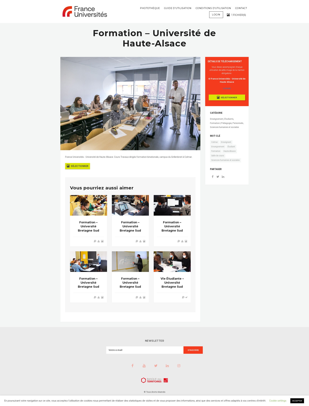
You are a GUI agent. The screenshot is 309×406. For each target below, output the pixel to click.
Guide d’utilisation (177, 8)
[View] (95, 241)
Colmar (214, 142)
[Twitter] (217, 177)
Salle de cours (217, 156)
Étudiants (228, 119)
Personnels (238, 123)
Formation (215, 151)
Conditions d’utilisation (213, 8)
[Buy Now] (98, 241)
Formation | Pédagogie (221, 123)
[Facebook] (212, 177)
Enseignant (226, 142)
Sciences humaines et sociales (224, 127)
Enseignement (216, 119)
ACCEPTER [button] (297, 401)
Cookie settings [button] (277, 400)
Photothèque (150, 8)
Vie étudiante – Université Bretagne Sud (172, 282)
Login (216, 14)
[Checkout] (186, 297)
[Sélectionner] (102, 241)
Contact (241, 8)
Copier (227, 88)
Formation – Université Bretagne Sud (88, 226)
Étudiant (231, 147)
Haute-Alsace (230, 151)
